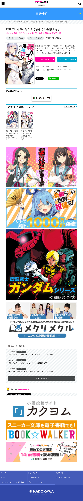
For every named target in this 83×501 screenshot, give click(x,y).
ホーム (8, 22)
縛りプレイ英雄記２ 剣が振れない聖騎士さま (53, 22)
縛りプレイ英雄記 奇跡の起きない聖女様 (12, 133)
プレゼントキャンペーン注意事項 (12, 482)
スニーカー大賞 (33, 477)
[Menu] (3, 4)
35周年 (3, 477)
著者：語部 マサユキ (15, 38)
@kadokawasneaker (24, 389)
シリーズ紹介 (32, 473)
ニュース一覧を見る (41, 378)
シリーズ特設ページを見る (67, 59)
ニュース (4, 473)
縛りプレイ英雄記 (29, 22)
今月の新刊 (60, 473)
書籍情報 (17, 22)
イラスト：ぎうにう (35, 38)
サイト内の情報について (64, 477)
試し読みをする (45, 59)
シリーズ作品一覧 (69, 107)
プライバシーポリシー (36, 482)
